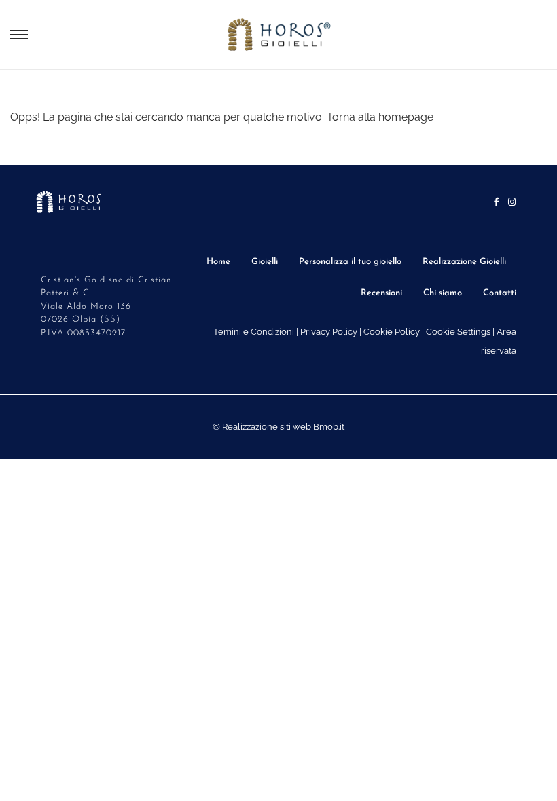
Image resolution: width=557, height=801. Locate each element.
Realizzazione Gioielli (464, 261)
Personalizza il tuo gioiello (350, 261)
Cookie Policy (391, 332)
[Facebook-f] (496, 202)
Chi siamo (442, 292)
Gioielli (264, 261)
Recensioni (381, 292)
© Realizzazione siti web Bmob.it (278, 427)
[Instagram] (511, 202)
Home (218, 261)
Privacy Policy (328, 332)
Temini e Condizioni (253, 332)
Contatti (499, 292)
